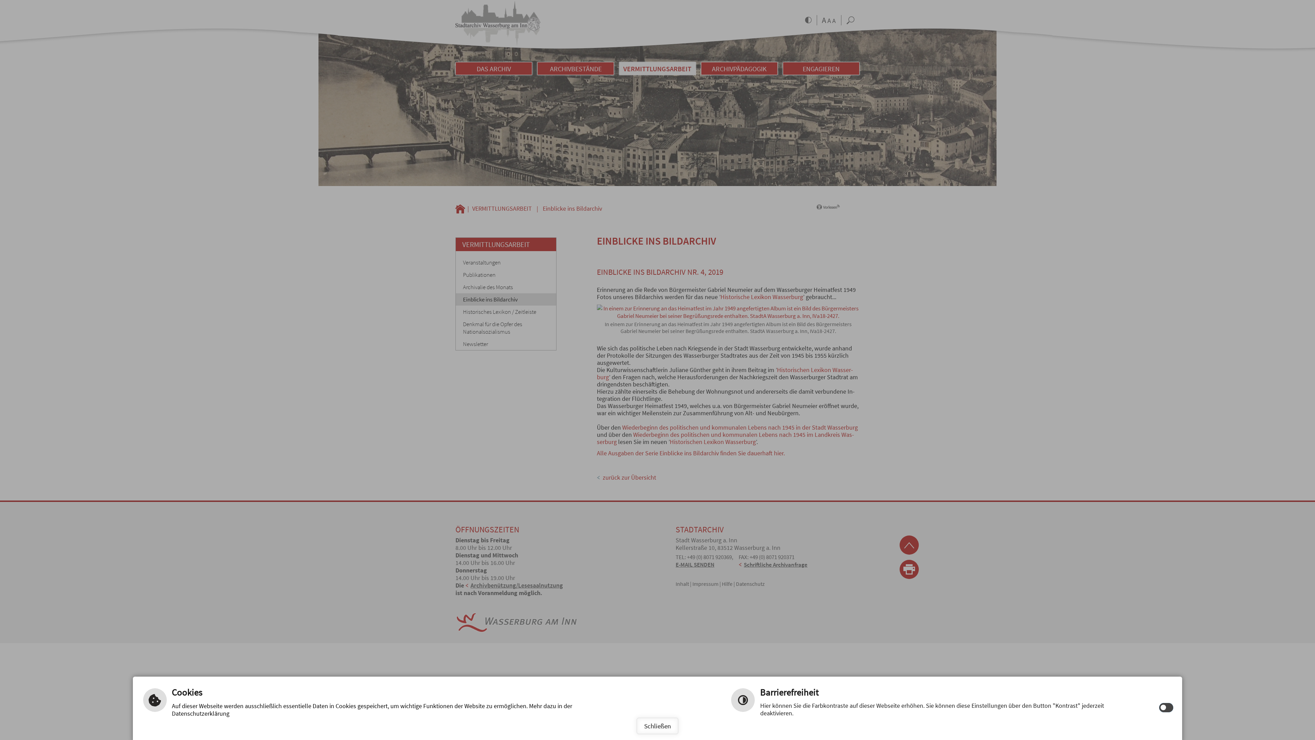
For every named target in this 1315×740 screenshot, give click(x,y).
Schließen (657, 726)
